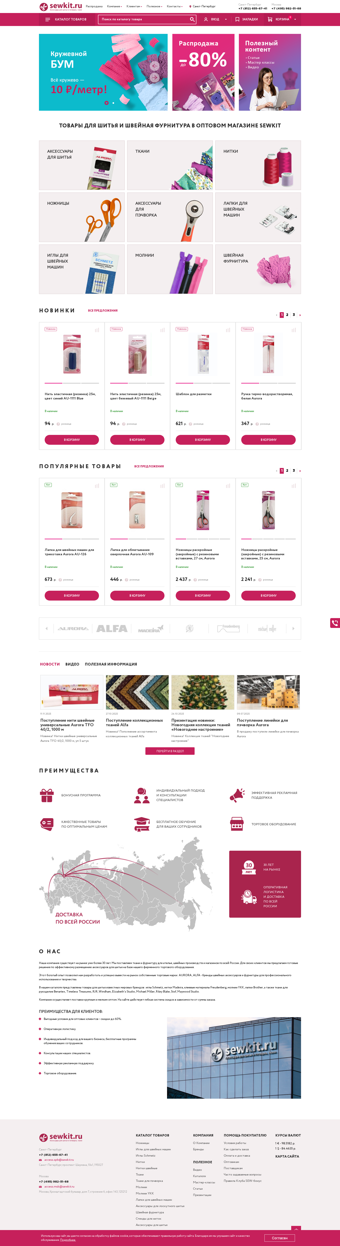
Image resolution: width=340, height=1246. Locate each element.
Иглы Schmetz (145, 1155)
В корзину (72, 440)
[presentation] (155, 66)
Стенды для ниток (148, 1218)
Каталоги (199, 1176)
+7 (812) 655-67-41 (252, 8)
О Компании (201, 1143)
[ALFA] (112, 628)
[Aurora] (73, 628)
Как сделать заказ (236, 1149)
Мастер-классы (204, 1182)
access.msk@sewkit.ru (59, 1187)
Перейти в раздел (170, 751)
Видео (197, 1170)
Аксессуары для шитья (151, 1225)
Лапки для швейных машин (154, 1200)
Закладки (250, 19)
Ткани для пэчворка (149, 1181)
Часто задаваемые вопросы (242, 1174)
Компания (113, 6)
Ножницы (142, 1143)
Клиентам (133, 6)
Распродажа (94, 6)
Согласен (280, 1238)
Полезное (153, 6)
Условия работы (235, 1143)
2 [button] (287, 315)
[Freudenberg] (228, 628)
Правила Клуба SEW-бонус (243, 1181)
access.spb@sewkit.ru (59, 1160)
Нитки (140, 1162)
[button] (105, 103)
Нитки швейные (146, 1168)
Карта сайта (287, 1156)
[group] (72, 354)
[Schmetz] (189, 628)
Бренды (198, 1149)
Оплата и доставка (237, 1155)
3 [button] (294, 315)
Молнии (141, 1187)
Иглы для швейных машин (153, 1149)
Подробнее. (68, 1240)
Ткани (140, 1174)
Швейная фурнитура (150, 1212)
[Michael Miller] (267, 628)
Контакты (174, 6)
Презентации (202, 1195)
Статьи (198, 1189)
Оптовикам (231, 1162)
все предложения (103, 311)
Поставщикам (233, 1168)
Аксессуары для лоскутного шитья (160, 1206)
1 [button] (282, 315)
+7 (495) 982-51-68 (286, 8)
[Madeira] (151, 628)
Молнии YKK (145, 1193)
